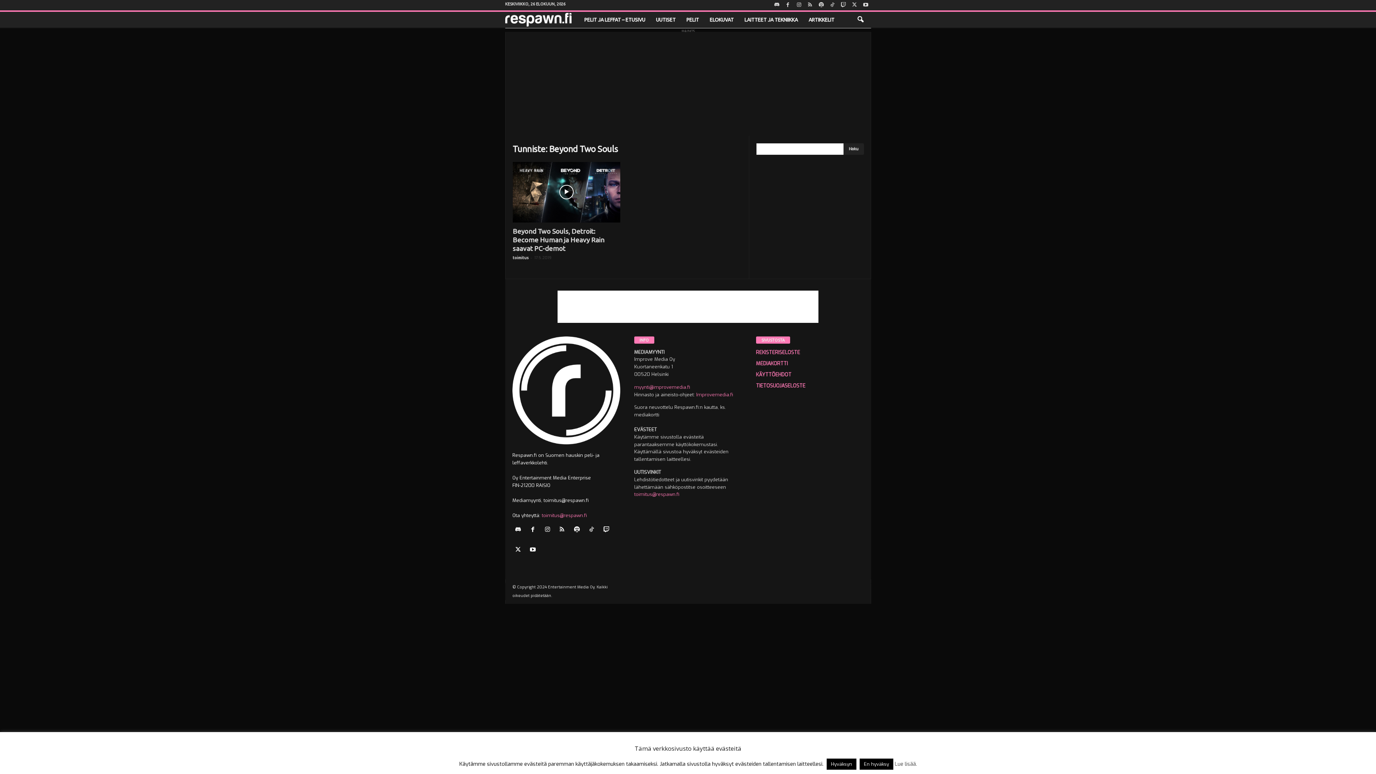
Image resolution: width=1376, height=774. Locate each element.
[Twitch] (843, 5)
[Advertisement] (688, 82)
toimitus (521, 257)
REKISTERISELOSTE (778, 352)
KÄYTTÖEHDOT (774, 374)
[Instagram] (799, 5)
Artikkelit (822, 20)
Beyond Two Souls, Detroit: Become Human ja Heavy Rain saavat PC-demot (559, 239)
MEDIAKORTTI (772, 363)
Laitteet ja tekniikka (771, 20)
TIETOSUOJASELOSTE (781, 385)
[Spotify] (821, 5)
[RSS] (810, 5)
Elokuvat (722, 20)
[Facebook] (788, 5)
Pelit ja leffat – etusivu (614, 20)
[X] (854, 5)
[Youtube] (865, 5)
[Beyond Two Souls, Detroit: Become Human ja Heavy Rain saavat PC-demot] (566, 192)
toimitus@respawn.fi (564, 515)
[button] (860, 20)
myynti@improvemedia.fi (662, 387)
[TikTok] (832, 5)
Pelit (693, 20)
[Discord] (777, 5)
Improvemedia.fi (714, 395)
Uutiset (666, 20)
